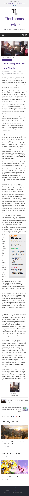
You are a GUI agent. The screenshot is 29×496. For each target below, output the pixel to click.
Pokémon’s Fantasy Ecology (11, 453)
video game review (6, 74)
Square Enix (20, 73)
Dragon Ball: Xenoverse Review (12, 477)
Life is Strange (15, 73)
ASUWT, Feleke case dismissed (15, 3)
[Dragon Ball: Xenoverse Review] (14, 461)
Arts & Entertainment (7, 59)
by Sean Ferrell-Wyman (8, 73)
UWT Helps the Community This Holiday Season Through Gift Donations (11, 409)
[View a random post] (26, 35)
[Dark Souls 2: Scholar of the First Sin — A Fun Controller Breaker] (14, 426)
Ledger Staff (14, 71)
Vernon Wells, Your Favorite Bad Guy (18, 401)
